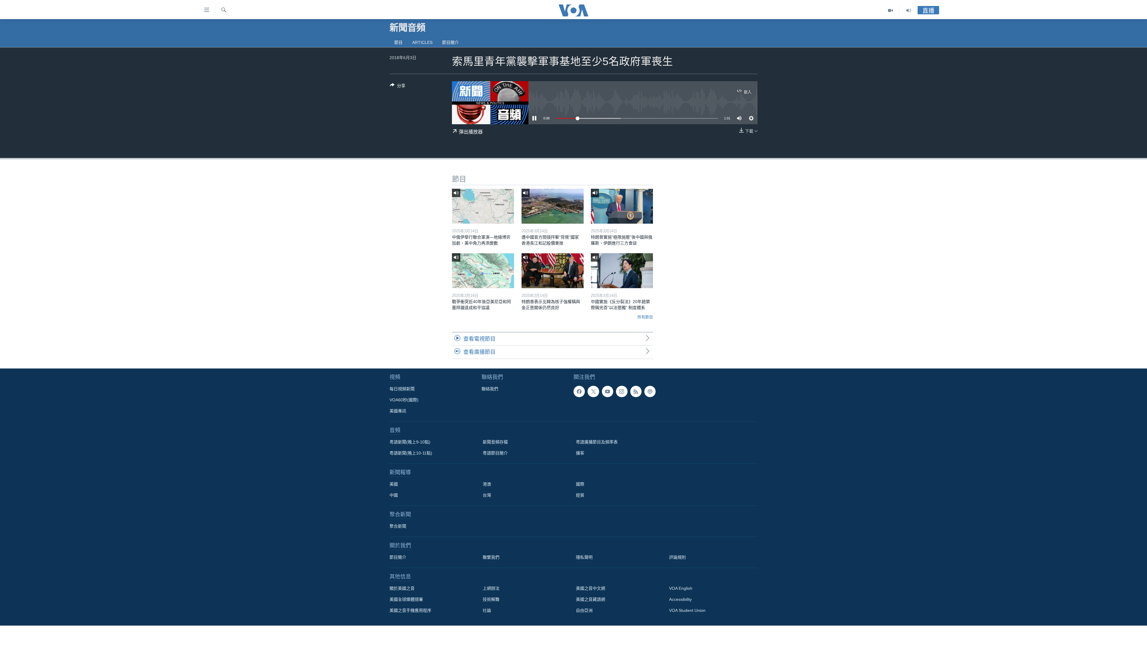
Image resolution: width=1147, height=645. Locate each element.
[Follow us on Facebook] (579, 391)
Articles (422, 42)
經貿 (580, 495)
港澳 (487, 484)
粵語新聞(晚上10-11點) (411, 453)
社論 (487, 610)
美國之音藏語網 (590, 599)
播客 (580, 453)
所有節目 (645, 317)
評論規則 (677, 557)
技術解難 (491, 599)
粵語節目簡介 (495, 453)
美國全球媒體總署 (406, 599)
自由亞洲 (584, 610)
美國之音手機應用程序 (410, 610)
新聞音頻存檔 (495, 442)
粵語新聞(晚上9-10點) (410, 442)
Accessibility (680, 599)
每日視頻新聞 (402, 388)
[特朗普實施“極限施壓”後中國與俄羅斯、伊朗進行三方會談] (622, 206)
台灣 (487, 495)
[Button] (397, 86)
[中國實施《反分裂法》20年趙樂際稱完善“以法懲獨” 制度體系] (622, 270)
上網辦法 (491, 588)
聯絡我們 (490, 388)
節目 (398, 42)
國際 (580, 484)
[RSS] (636, 391)
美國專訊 (398, 410)
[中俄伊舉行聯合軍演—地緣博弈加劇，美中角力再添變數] (483, 206)
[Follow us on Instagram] (621, 391)
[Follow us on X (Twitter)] (593, 391)
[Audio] (909, 10)
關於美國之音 (402, 588)
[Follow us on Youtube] (607, 391)
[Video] (890, 10)
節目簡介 (450, 42)
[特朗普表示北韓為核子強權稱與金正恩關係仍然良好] (553, 270)
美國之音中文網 (590, 588)
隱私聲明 (584, 557)
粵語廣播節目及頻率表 (597, 442)
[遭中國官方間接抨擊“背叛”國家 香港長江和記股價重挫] (553, 206)
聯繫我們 (491, 557)
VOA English (680, 588)
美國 (394, 484)
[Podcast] (650, 391)
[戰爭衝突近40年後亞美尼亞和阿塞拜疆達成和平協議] (483, 270)
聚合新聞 (398, 526)
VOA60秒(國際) (404, 399)
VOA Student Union (687, 610)
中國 (394, 495)
